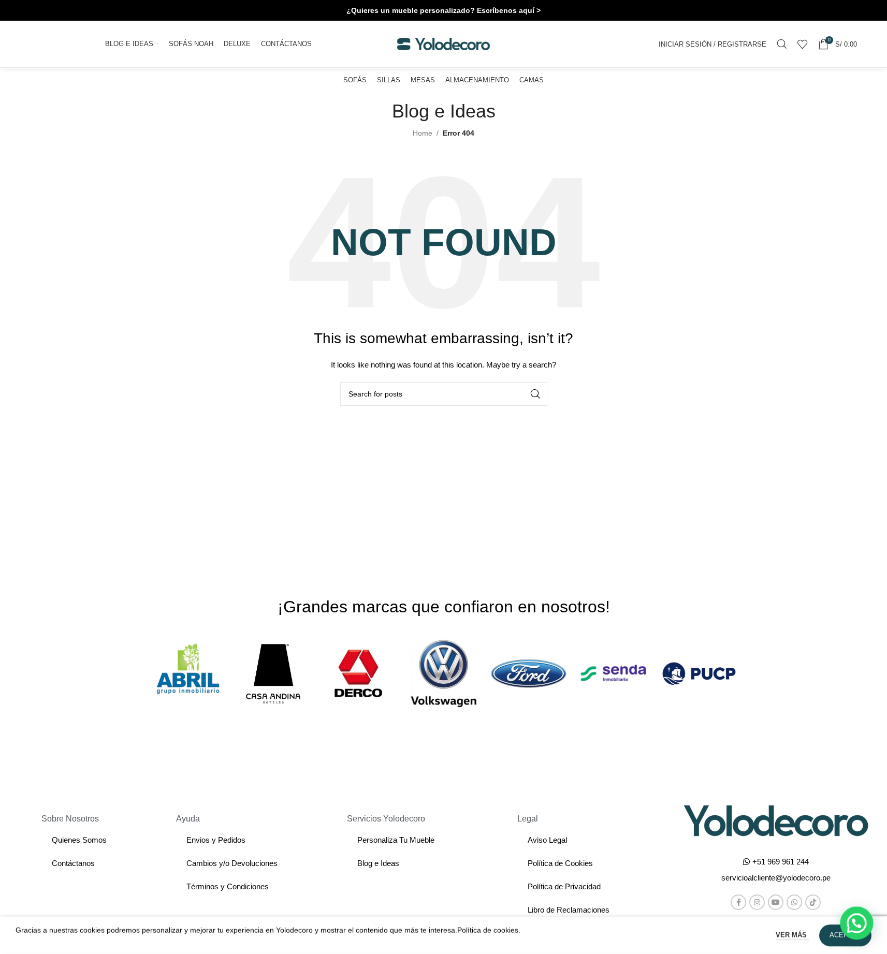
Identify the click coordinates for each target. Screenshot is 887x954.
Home (422, 133)
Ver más (792, 935)
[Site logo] (443, 43)
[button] (776, 878)
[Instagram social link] (757, 902)
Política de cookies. (488, 930)
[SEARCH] (535, 394)
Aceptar (845, 935)
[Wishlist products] (802, 44)
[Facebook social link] (738, 902)
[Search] (782, 44)
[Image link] (776, 820)
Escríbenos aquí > (509, 10)
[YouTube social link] (775, 902)
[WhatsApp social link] (794, 902)
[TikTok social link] (813, 902)
